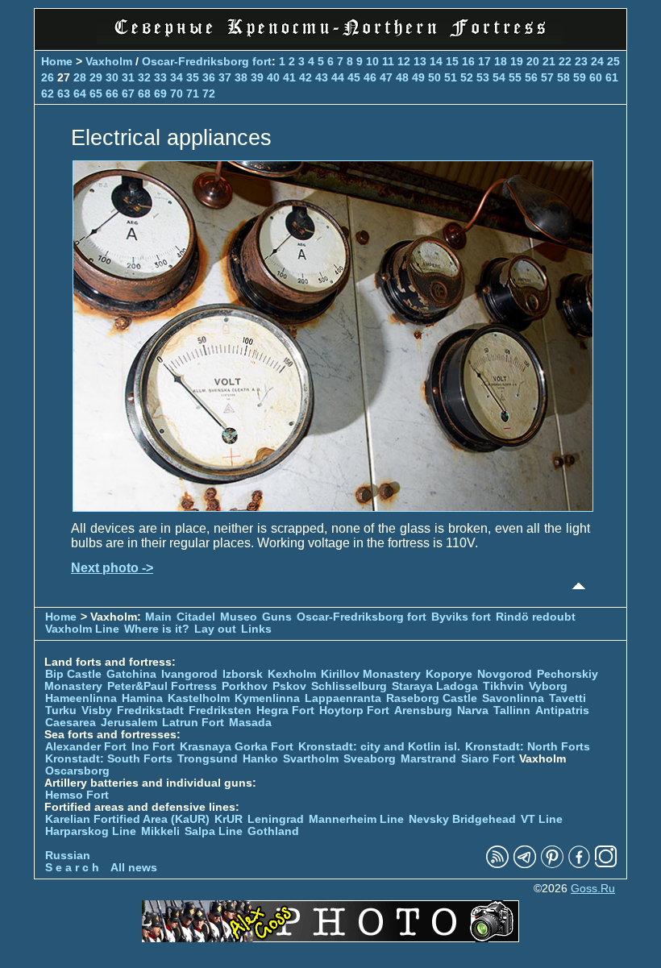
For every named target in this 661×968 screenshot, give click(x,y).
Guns (277, 617)
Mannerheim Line (356, 819)
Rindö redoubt (536, 617)
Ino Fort (153, 747)
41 (289, 77)
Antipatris (562, 710)
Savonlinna (513, 698)
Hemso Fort (77, 795)
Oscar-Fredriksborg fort (207, 61)
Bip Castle (73, 674)
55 (515, 77)
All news (133, 868)
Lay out (215, 629)
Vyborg (548, 686)
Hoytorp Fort (354, 710)
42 (305, 77)
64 (79, 93)
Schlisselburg (349, 686)
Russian (67, 856)
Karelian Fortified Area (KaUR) (127, 819)
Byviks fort (461, 617)
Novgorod (504, 674)
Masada (250, 723)
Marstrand (428, 759)
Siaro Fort (488, 759)
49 (418, 77)
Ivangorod (189, 674)
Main (158, 617)
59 (579, 77)
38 (241, 77)
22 (565, 61)
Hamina (142, 698)
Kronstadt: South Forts (109, 759)
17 (484, 61)
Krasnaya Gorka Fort (236, 747)
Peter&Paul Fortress (162, 686)
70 (176, 93)
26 (47, 77)
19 (516, 61)
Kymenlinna (267, 698)
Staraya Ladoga (435, 686)
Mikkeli (160, 831)
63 (63, 93)
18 (500, 61)
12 (403, 61)
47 (386, 77)
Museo (238, 617)
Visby (96, 710)
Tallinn (511, 710)
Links (256, 629)
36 (208, 77)
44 (337, 77)
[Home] (330, 40)
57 (547, 77)
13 (420, 61)
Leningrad (275, 819)
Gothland (273, 831)
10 (372, 61)
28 (79, 77)
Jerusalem (129, 723)
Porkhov (245, 686)
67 (128, 93)
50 (434, 77)
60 (595, 77)
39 (257, 77)
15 (452, 61)
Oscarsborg (77, 771)
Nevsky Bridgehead (462, 819)
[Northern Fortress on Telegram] (524, 864)
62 (47, 93)
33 (160, 77)
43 (321, 77)
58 (563, 77)
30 (112, 77)
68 (144, 93)
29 (95, 77)
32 (144, 77)
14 (436, 61)
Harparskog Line (90, 831)
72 (208, 93)
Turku (61, 710)
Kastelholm (199, 698)
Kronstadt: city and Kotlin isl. (379, 747)
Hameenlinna (81, 698)
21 (549, 61)
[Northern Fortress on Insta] (606, 864)
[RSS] (497, 864)
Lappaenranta (343, 698)
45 (353, 77)
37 (224, 77)
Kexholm (292, 674)
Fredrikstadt (150, 710)
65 (95, 93)
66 (112, 93)
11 (388, 61)
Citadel (196, 617)
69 (160, 93)
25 (613, 61)
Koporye (449, 674)
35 (192, 77)
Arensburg (423, 710)
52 (466, 77)
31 (128, 77)
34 (176, 77)
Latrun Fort (193, 723)
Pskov (289, 686)
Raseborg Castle (431, 698)
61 (611, 77)
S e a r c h (72, 868)
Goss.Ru (593, 889)
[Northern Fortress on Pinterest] (552, 864)
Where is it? (156, 629)
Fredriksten (220, 710)
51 (450, 77)
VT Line (542, 819)
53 (482, 77)
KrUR (228, 819)
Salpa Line (214, 831)
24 (597, 61)
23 (581, 61)
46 (370, 77)
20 (532, 61)
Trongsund (207, 759)
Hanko (260, 759)
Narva (472, 710)
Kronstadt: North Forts (527, 747)
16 (468, 61)
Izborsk (242, 674)
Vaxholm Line (82, 629)
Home (57, 61)
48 (402, 77)
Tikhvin (503, 686)
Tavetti (567, 698)
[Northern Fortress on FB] (579, 864)
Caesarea (70, 723)
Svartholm (311, 759)
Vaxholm (108, 61)
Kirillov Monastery (371, 674)
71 (192, 93)
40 (273, 77)
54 (499, 77)
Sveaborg (369, 759)
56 (531, 77)
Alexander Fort (86, 747)
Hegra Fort (285, 710)
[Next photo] (333, 507)
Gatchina (131, 674)
